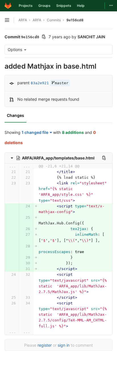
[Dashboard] (8, 5)
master (61, 83)
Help (81, 5)
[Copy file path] (104, 158)
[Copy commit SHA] (43, 37)
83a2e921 (40, 83)
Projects (26, 5)
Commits (54, 20)
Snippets (63, 5)
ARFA (22, 20)
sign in (64, 345)
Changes (15, 115)
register (44, 345)
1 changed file (35, 132)
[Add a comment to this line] (4, 172)
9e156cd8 (74, 20)
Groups (44, 5)
